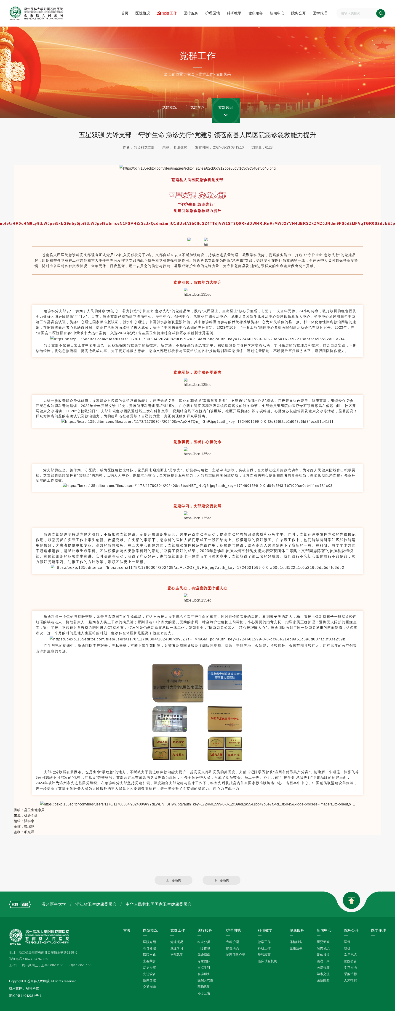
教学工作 (264, 942)
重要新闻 (323, 942)
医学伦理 (320, 13)
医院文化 (149, 955)
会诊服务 (204, 974)
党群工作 (169, 13)
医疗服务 (191, 13)
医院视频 (323, 967)
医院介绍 (149, 942)
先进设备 (149, 974)
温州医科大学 (54, 904)
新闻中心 (277, 13)
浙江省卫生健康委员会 (96, 904)
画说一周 (323, 961)
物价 (347, 948)
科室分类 (204, 942)
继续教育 (264, 955)
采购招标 (350, 974)
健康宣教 (296, 948)
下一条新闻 (221, 880)
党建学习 (197, 107)
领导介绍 (149, 948)
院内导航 (149, 980)
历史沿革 (149, 967)
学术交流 (323, 974)
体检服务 (296, 942)
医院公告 (350, 961)
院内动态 (323, 948)
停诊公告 (204, 993)
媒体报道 (323, 955)
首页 (124, 13)
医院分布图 (206, 980)
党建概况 (169, 107)
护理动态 (232, 948)
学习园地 (350, 967)
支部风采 (223, 74)
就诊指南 (204, 955)
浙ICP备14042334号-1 (25, 995)
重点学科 (204, 967)
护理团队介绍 (235, 955)
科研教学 (234, 13)
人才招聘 (350, 980)
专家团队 (204, 961)
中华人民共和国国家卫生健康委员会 (159, 904)
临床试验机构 (267, 961)
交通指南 (149, 987)
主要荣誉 (149, 961)
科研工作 (264, 948)
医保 (347, 942)
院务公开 (298, 13)
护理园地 (212, 13)
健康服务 (255, 13)
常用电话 (350, 955)
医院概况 (142, 13)
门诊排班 (204, 948)
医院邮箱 (323, 980)
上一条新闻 (173, 880)
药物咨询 (204, 987)
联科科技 (32, 988)
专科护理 (232, 942)
